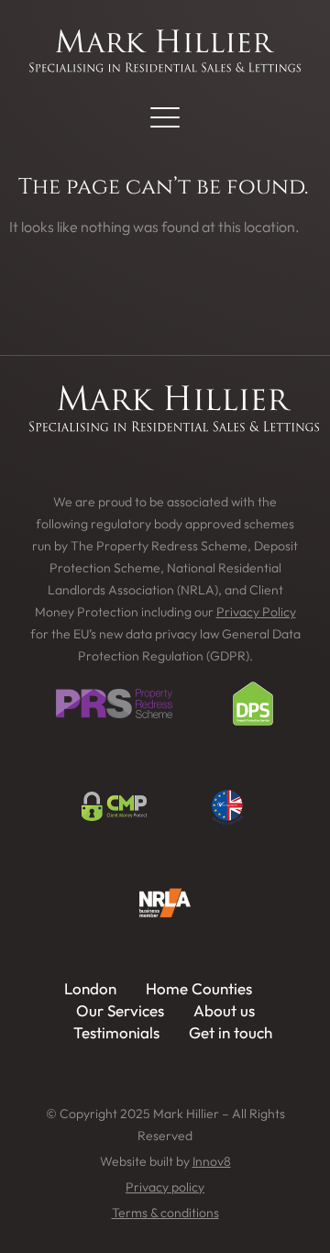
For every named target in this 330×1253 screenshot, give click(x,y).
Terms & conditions (165, 1212)
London (90, 988)
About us (224, 1010)
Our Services (120, 1010)
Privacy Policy (256, 612)
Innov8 (211, 1161)
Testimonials (116, 1032)
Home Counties (199, 988)
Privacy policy (165, 1187)
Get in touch (230, 1032)
